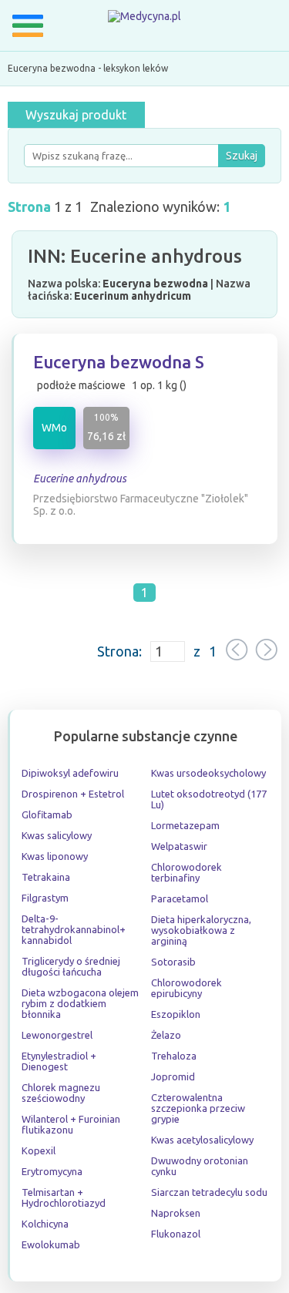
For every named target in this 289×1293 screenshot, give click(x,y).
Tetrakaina (46, 877)
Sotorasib (173, 961)
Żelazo (166, 1034)
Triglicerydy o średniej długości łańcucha (71, 966)
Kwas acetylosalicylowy (202, 1139)
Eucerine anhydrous (79, 478)
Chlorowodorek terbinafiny (186, 872)
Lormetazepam (185, 825)
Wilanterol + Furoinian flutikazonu (71, 1124)
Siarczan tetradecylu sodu (209, 1192)
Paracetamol (179, 898)
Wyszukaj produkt (75, 115)
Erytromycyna (52, 1171)
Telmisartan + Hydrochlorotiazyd (64, 1197)
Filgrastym (45, 897)
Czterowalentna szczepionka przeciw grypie (198, 1108)
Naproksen (175, 1212)
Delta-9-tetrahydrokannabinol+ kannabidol (74, 929)
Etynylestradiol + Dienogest (59, 1061)
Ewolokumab (51, 1244)
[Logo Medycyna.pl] (144, 19)
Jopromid (173, 1076)
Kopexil (38, 1150)
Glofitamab (47, 814)
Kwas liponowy (55, 856)
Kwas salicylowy (57, 835)
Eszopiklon (175, 1014)
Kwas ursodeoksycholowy (208, 772)
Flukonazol (175, 1233)
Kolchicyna (45, 1223)
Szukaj (241, 155)
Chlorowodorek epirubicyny (186, 988)
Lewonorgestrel (57, 1034)
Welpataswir (179, 846)
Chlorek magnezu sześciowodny (61, 1092)
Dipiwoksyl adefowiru (70, 772)
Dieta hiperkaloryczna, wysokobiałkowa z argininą (201, 930)
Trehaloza (174, 1055)
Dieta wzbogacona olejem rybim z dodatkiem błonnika (80, 1003)
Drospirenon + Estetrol (73, 793)
